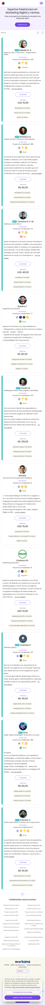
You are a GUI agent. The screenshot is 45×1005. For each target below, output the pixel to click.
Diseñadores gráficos (34, 920)
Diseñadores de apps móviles (33, 937)
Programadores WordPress (11, 924)
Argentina (24, 575)
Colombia (24, 67)
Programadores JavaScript (33, 912)
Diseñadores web (33, 944)
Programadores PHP (11, 920)
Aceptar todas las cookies (22, 998)
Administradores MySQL (33, 915)
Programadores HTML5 (11, 915)
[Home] (3, 3)
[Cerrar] (43, 991)
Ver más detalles (17, 89)
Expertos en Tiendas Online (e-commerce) (11, 945)
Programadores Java (34, 909)
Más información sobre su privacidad (26, 987)
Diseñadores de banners (11, 940)
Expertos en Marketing (34, 932)
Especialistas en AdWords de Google (34, 924)
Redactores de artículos (11, 927)
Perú (24, 237)
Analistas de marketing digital (33, 929)
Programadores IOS (34, 905)
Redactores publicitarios (11, 930)
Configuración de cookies (22, 992)
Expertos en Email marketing (11, 949)
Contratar (23, 94)
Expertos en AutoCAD (11, 937)
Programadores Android (11, 905)
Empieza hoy (22, 25)
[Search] (42, 32)
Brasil (24, 152)
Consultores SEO (34, 940)
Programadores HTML (11, 912)
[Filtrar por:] (38, 32)
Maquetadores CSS (11, 909)
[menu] (41, 3)
